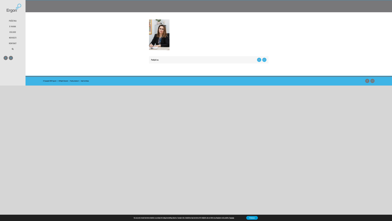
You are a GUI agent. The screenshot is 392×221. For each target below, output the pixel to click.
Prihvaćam (252, 218)
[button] (13, 49)
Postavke (231, 218)
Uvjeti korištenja (85, 81)
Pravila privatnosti (74, 81)
